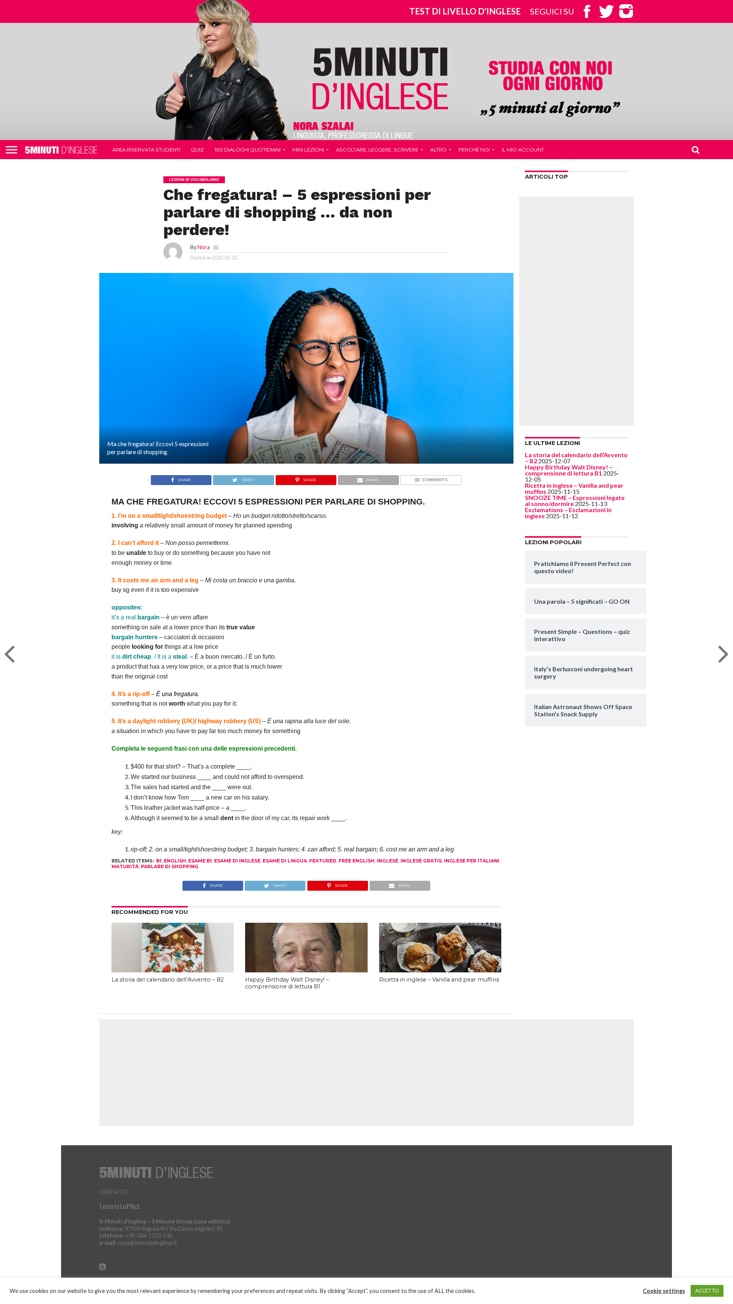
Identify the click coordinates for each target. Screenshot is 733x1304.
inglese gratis (421, 861)
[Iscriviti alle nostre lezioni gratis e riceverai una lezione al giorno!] (550, 90)
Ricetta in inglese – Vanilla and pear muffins (439, 979)
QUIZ (197, 150)
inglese (387, 861)
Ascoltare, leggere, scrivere (377, 150)
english (175, 861)
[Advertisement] (576, 311)
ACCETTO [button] (707, 1291)
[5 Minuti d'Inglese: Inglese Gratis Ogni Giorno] (380, 78)
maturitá (125, 866)
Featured (322, 861)
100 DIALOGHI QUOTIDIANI (248, 150)
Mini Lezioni (308, 150)
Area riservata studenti (146, 150)
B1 (158, 861)
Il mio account (523, 150)
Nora (203, 247)
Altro (438, 150)
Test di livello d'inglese (465, 11)
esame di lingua (285, 861)
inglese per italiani (471, 861)
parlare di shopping (170, 866)
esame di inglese (237, 861)
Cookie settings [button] (664, 1291)
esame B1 (200, 861)
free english (357, 861)
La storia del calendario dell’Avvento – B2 (167, 979)
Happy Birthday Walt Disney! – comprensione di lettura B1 (287, 983)
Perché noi (474, 150)
